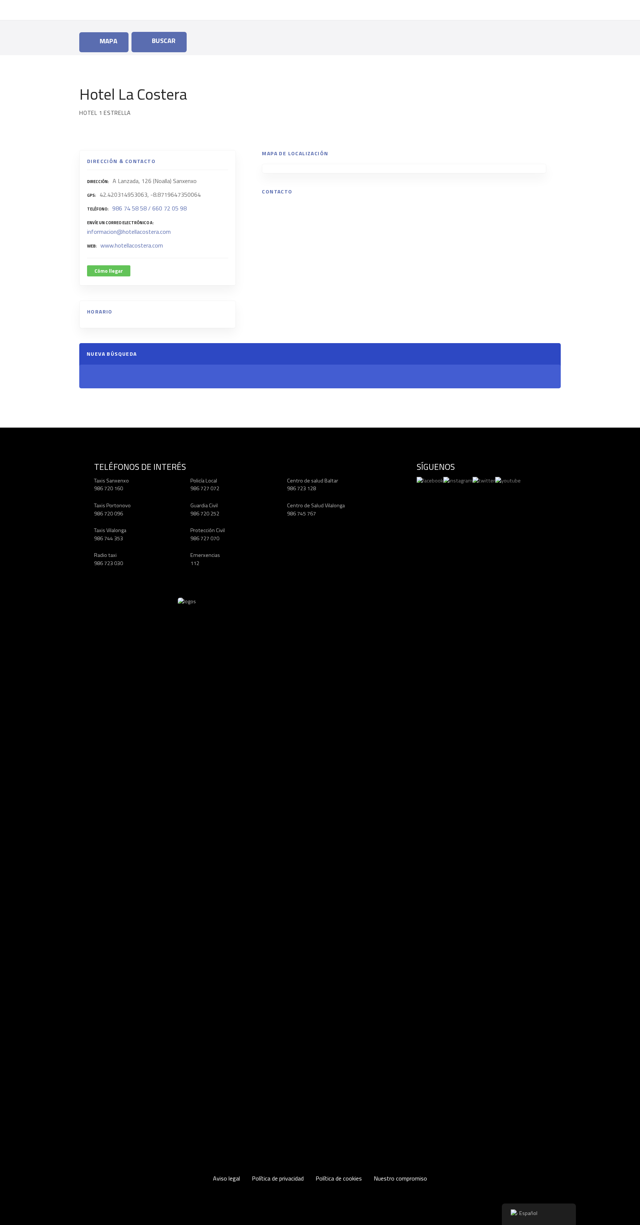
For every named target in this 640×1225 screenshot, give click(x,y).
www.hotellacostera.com (131, 245)
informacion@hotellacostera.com (129, 231)
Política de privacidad (278, 1178)
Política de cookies (339, 1178)
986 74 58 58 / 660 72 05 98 (149, 208)
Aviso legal (226, 1178)
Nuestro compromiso (400, 1178)
